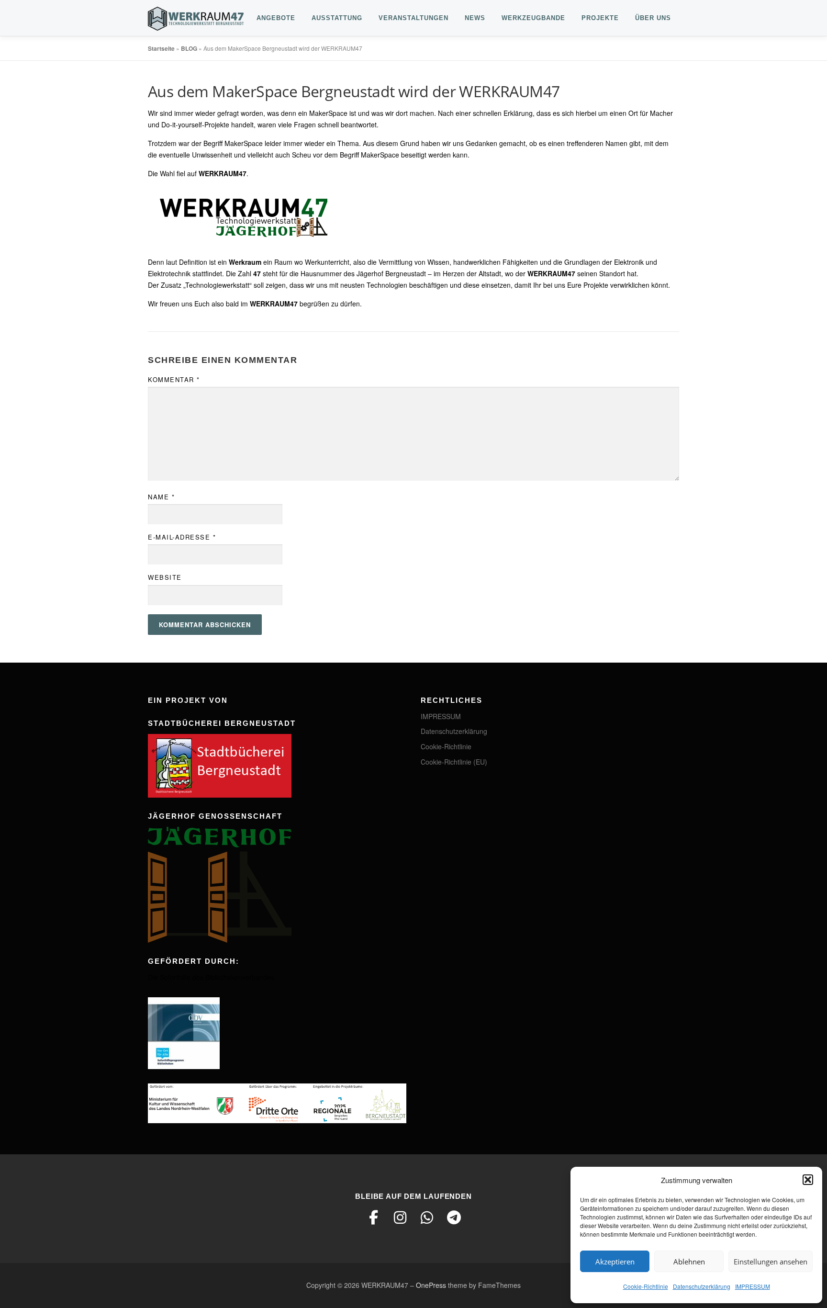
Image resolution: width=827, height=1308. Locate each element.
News (475, 18)
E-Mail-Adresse (182, 536)
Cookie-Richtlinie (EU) (454, 762)
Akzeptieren (615, 1261)
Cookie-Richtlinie (645, 1286)
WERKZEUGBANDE (533, 18)
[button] (808, 1179)
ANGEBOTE (276, 18)
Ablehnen (689, 1261)
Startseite (161, 48)
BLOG (189, 48)
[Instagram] (400, 1217)
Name (161, 496)
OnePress (431, 1285)
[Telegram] (454, 1217)
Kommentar (174, 379)
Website (165, 577)
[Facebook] (373, 1217)
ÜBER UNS (653, 18)
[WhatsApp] (427, 1217)
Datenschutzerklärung (701, 1286)
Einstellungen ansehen (770, 1261)
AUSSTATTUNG (337, 18)
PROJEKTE (600, 18)
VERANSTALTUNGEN (413, 18)
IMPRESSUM (752, 1286)
